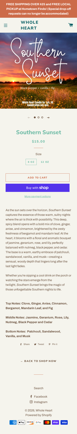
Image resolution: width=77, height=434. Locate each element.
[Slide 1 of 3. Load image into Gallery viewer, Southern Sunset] (35, 117)
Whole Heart (30, 25)
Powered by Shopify (38, 415)
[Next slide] (48, 117)
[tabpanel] (38, 70)
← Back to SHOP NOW (38, 361)
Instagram (40, 402)
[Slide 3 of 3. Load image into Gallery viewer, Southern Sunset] (42, 117)
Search (38, 388)
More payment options (37, 196)
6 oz (31, 161)
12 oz (45, 161)
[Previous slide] (29, 117)
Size (38, 154)
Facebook (40, 396)
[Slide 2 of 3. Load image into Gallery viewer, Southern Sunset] (38, 117)
